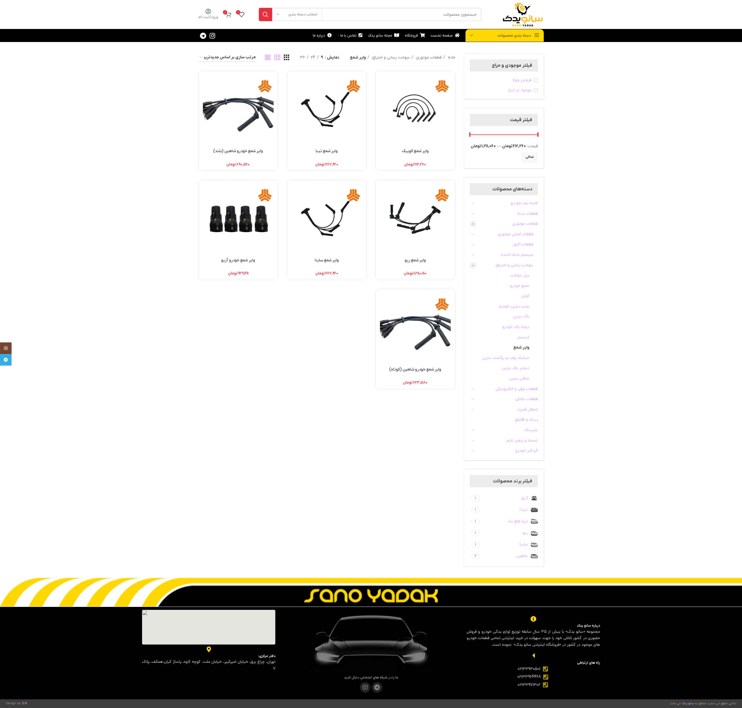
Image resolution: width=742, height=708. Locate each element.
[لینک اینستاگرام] (212, 36)
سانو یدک (688, 703)
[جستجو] (265, 14)
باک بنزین (521, 316)
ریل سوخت (519, 275)
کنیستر (523, 337)
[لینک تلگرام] (203, 36)
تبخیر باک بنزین (515, 368)
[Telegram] (377, 687)
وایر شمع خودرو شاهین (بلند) (238, 151)
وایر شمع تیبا (327, 151)
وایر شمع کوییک (415, 151)
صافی (529, 157)
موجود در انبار (520, 90)
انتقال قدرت (527, 409)
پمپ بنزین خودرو (514, 306)
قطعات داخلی (526, 399)
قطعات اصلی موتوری (516, 234)
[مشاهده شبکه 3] (286, 58)
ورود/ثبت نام (208, 17)
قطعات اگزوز (523, 244)
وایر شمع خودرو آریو (238, 260)
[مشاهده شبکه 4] (277, 58)
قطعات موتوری (525, 224)
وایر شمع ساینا (327, 260)
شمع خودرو (519, 286)
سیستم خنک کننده (517, 255)
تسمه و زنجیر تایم (522, 440)
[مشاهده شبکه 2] (267, 58)
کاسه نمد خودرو (524, 203)
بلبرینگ (531, 430)
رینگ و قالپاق (526, 419)
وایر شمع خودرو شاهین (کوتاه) (415, 369)
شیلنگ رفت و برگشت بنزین (505, 358)
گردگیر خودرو (526, 450)
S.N (24, 703)
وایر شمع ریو (415, 260)
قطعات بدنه (527, 213)
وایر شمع (521, 347)
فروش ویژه (522, 80)
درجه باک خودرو (515, 327)
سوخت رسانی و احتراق (515, 265)
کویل (525, 296)
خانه (451, 57)
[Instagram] (365, 687)
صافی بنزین (519, 378)
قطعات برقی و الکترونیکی (517, 389)
